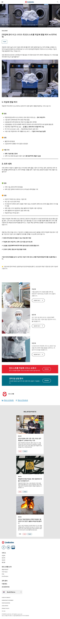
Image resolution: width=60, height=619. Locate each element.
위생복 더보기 (38, 300)
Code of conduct (6, 597)
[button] (58, 2)
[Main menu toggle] (2, 2)
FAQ (3, 574)
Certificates (5, 576)
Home (3, 24)
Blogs (8, 24)
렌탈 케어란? (5, 569)
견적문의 (46, 380)
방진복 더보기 (38, 326)
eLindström (6, 587)
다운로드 (46, 369)
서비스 (4, 553)
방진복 (3, 557)
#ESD (20, 534)
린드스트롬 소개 (6, 566)
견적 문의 (4, 580)
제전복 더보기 (38, 354)
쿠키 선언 (3, 611)
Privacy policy (5, 608)
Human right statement (7, 600)
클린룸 (3, 562)
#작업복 (4, 41)
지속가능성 (4, 571)
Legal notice (5, 605)
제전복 (3, 560)
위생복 (3, 555)
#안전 (20, 451)
